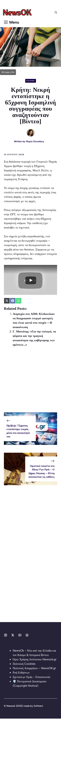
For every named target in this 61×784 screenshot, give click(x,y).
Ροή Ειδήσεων (21, 672)
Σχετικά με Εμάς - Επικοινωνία (31, 677)
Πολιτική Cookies (24, 664)
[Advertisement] (30, 381)
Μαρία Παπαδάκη (35, 141)
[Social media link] (5, 635)
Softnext (38, 705)
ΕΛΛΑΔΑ (31, 81)
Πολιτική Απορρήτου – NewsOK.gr (34, 668)
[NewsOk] (18, 12)
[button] (56, 12)
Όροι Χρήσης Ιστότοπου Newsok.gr (34, 659)
